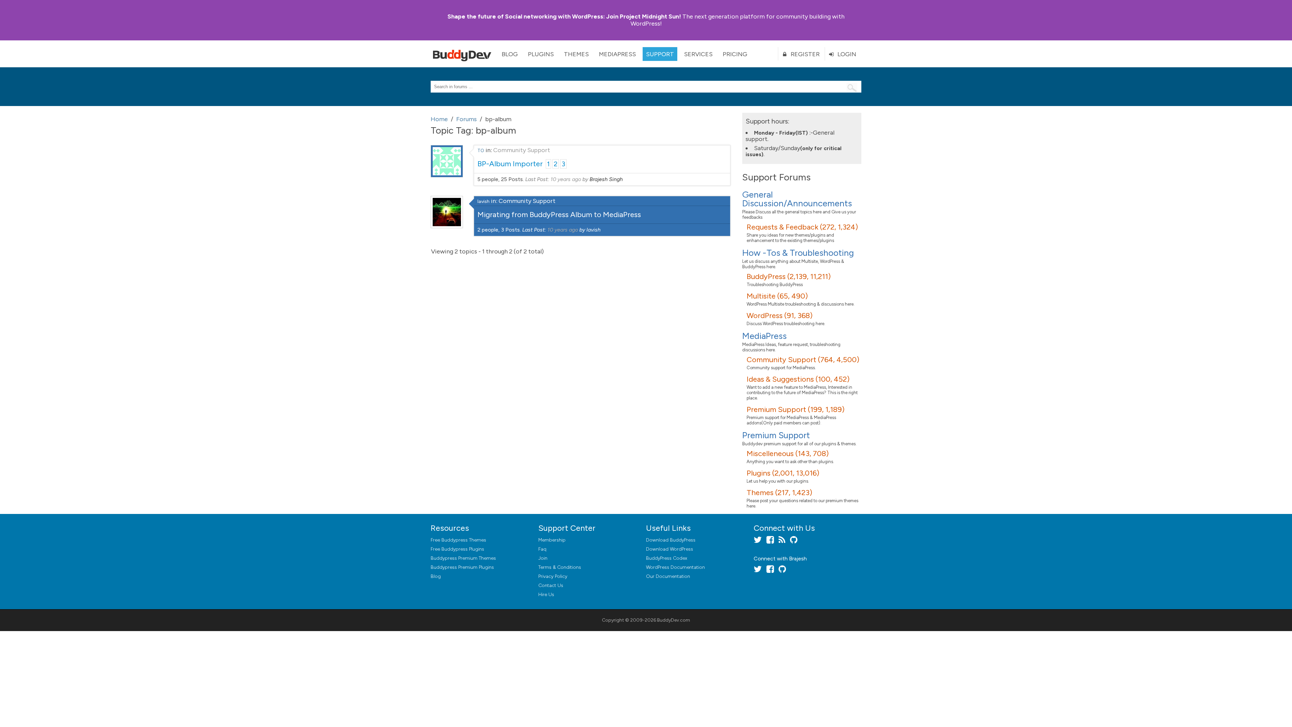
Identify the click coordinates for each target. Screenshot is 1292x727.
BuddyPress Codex (666, 558)
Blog (510, 54)
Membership (552, 540)
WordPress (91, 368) (780, 315)
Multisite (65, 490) (777, 296)
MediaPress (617, 54)
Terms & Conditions (559, 567)
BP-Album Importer (510, 163)
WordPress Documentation (675, 567)
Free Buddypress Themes (458, 540)
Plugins (541, 54)
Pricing (735, 54)
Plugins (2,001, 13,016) (783, 473)
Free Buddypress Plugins (457, 549)
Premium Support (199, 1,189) (796, 409)
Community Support (521, 150)
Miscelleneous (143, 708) (788, 453)
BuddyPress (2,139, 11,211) (789, 276)
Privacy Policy (552, 576)
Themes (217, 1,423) (779, 492)
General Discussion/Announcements (797, 199)
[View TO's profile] (447, 175)
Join (542, 558)
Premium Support (776, 435)
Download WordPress (669, 549)
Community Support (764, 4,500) (803, 359)
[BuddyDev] (463, 54)
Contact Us (550, 585)
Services (698, 54)
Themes (576, 54)
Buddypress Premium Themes (463, 558)
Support (660, 54)
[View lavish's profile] (447, 226)
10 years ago (565, 179)
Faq (542, 549)
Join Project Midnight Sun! (564, 16)
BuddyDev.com (673, 620)
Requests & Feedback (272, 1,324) (802, 227)
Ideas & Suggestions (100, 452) (798, 379)
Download (670, 540)
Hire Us (546, 594)
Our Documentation (668, 576)
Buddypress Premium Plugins (462, 567)
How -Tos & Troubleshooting (798, 252)
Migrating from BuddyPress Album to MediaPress (559, 214)
